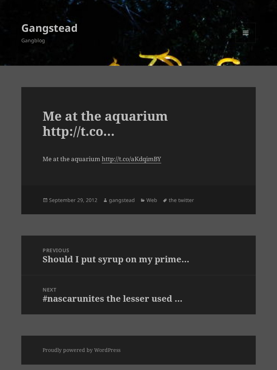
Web (151, 200)
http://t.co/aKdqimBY (131, 159)
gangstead (122, 200)
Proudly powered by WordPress (81, 350)
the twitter (181, 200)
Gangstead (49, 28)
